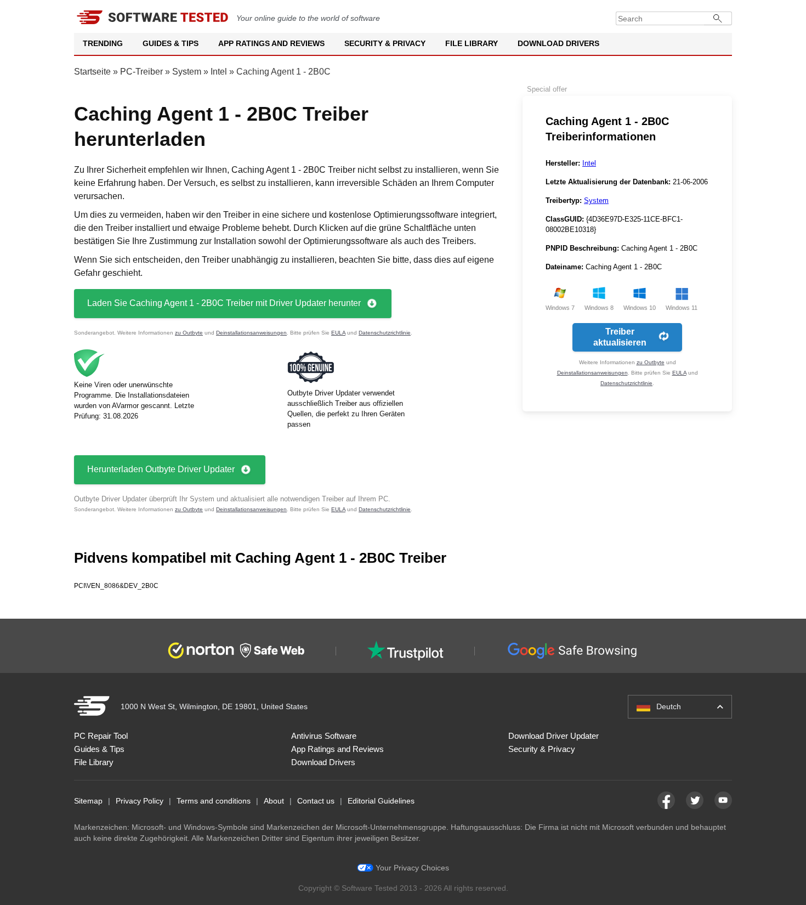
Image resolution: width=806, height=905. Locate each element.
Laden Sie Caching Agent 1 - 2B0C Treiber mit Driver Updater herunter (224, 303)
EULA (338, 333)
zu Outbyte (189, 333)
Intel (219, 71)
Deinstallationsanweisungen (251, 333)
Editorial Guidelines (381, 800)
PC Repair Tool (101, 735)
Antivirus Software (323, 735)
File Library (471, 43)
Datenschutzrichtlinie (385, 333)
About (274, 800)
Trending (103, 43)
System (186, 71)
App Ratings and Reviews (271, 43)
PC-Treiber (141, 71)
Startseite (92, 71)
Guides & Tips (170, 43)
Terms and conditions (214, 800)
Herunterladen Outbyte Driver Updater (161, 469)
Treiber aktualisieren (619, 337)
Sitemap (88, 800)
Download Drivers (558, 43)
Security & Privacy (384, 43)
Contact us (315, 800)
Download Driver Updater (553, 735)
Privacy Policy (139, 800)
